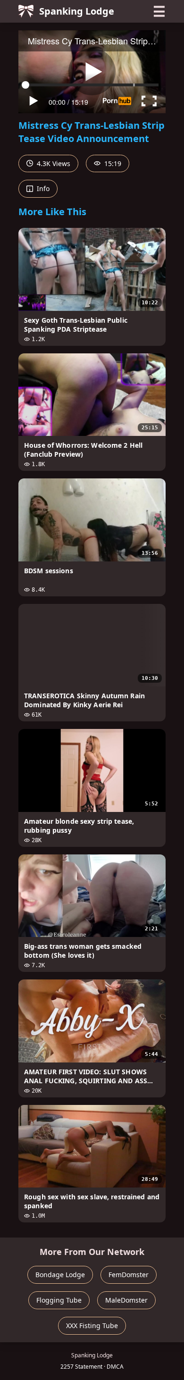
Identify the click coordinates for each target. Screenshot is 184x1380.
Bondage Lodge (60, 1274)
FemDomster (129, 1274)
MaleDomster (126, 1300)
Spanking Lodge (76, 11)
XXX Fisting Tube (92, 1325)
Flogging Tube (59, 1300)
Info (42, 188)
